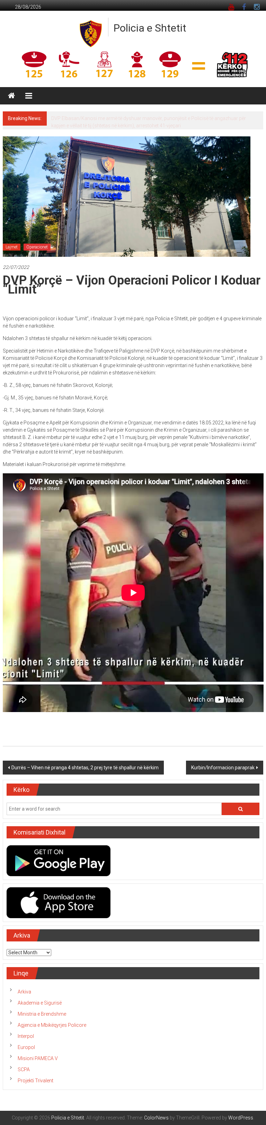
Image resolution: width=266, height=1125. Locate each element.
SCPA (24, 1069)
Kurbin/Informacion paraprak (223, 767)
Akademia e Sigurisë (40, 1003)
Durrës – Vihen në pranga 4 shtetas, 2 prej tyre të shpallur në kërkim (85, 767)
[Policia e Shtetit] (11, 95)
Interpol (26, 1036)
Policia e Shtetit (150, 28)
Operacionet (37, 247)
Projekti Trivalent (35, 1080)
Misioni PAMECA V (38, 1058)
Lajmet (12, 247)
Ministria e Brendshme (42, 1014)
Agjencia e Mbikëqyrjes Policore (52, 1025)
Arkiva (24, 992)
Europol (26, 1047)
